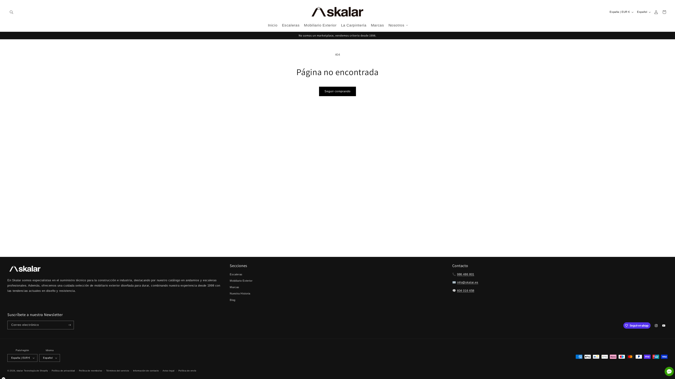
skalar (20, 371)
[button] (11, 12)
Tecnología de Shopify (36, 371)
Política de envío (187, 371)
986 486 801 (465, 274)
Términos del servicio (117, 371)
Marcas (234, 287)
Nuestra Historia (240, 293)
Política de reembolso (90, 371)
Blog (232, 300)
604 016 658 (465, 290)
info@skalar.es (467, 282)
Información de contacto (146, 371)
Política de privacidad (63, 371)
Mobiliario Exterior (241, 280)
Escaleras (236, 274)
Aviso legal (169, 371)
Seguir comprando (337, 91)
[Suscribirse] (70, 325)
